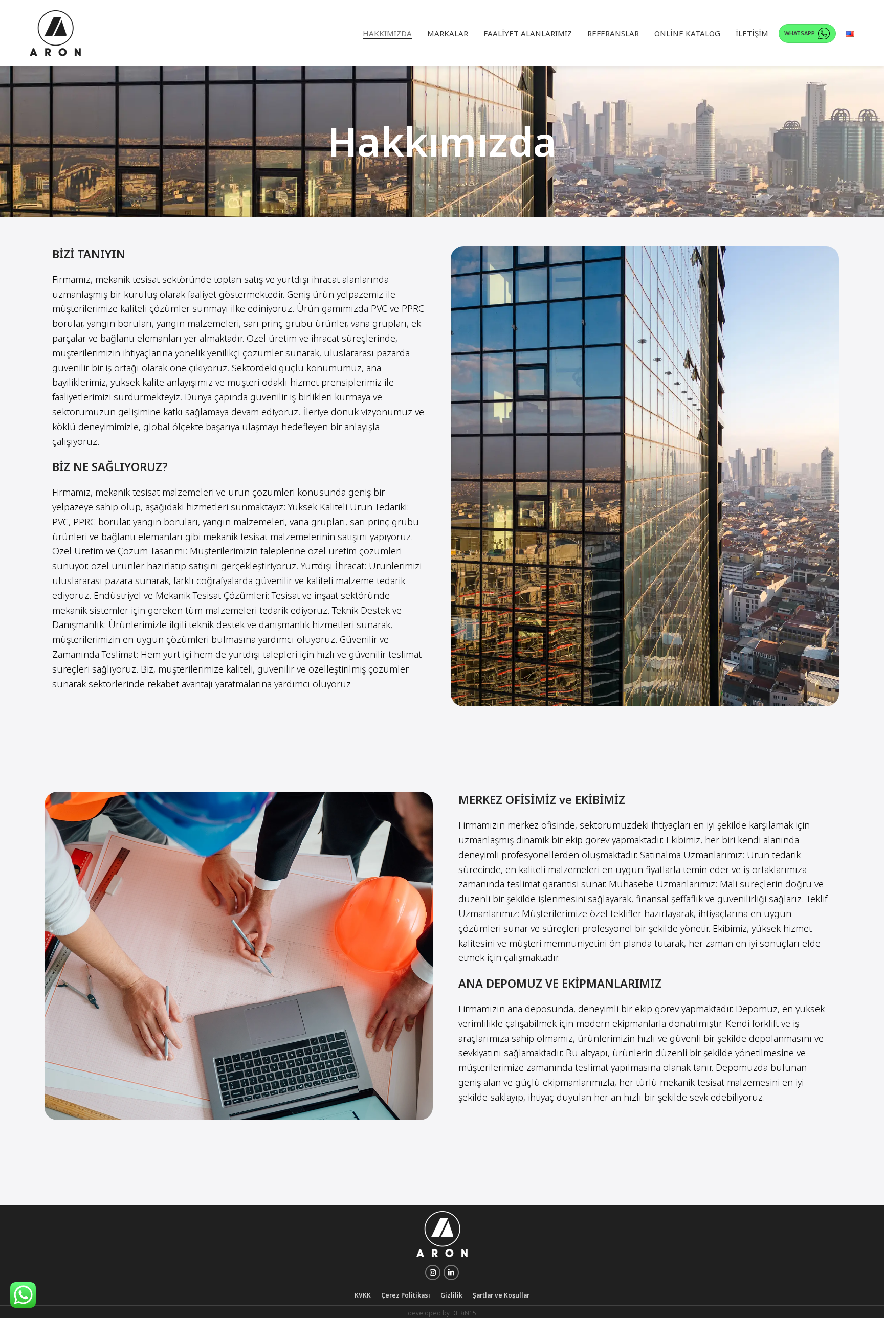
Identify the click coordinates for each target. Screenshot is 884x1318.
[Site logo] (55, 32)
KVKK (363, 1295)
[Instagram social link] (432, 1272)
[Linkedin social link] (451, 1272)
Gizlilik (451, 1295)
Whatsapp (799, 33)
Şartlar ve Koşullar (501, 1295)
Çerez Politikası (405, 1295)
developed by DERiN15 (442, 1313)
